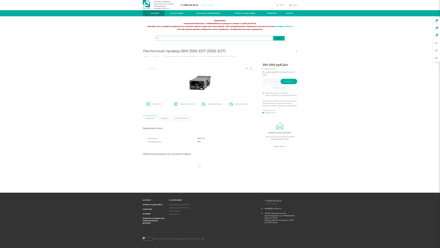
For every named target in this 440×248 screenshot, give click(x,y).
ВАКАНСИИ (173, 214)
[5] (156, 68)
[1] (148, 68)
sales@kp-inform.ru (270, 113)
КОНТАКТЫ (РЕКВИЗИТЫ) (179, 205)
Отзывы (164, 118)
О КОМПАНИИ (175, 200)
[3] (152, 68)
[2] (150, 68)
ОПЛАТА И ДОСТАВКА (152, 205)
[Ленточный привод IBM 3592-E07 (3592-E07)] (200, 82)
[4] (154, 68)
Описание (150, 118)
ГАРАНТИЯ (147, 209)
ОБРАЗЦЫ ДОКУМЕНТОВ (179, 208)
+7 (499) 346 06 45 (189, 5)
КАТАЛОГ (147, 200)
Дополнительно (181, 118)
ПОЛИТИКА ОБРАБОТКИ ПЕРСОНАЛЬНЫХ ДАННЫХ (153, 220)
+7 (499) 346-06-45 (268, 110)
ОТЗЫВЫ (147, 214)
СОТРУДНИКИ (174, 211)
